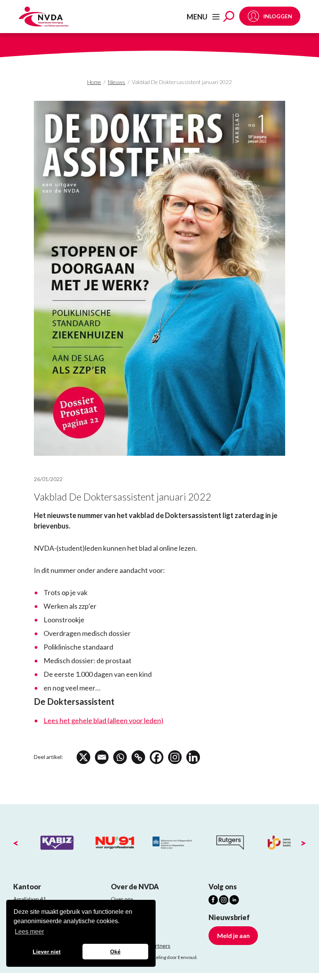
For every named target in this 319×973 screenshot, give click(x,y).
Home (94, 82)
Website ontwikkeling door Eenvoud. (159, 957)
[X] (83, 757)
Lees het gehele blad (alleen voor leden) (103, 720)
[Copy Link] (138, 757)
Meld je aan (233, 935)
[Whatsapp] (120, 757)
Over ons (122, 899)
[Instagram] (175, 757)
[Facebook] (156, 757)
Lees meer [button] (29, 931)
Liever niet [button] (47, 951)
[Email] (102, 757)
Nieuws (116, 82)
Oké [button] (115, 951)
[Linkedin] (193, 757)
